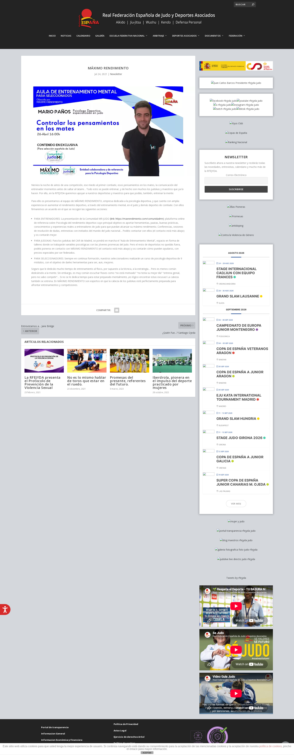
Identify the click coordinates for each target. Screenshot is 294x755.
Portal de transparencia (55, 727)
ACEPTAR (147, 753)
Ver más (236, 503)
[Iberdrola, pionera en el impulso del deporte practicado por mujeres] (172, 361)
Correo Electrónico (236, 175)
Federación (235, 35)
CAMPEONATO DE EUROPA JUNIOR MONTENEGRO (238, 327)
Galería (99, 35)
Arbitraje (158, 35)
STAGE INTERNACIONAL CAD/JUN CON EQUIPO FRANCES (236, 273)
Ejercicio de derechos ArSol (129, 736)
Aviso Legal (120, 730)
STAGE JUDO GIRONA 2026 (239, 438)
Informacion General (53, 733)
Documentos (213, 35)
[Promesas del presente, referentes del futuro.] (129, 361)
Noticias (66, 35)
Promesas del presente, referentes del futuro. (128, 381)
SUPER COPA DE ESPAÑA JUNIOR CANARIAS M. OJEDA (241, 482)
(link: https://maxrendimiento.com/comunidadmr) (137, 218)
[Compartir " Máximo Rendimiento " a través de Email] (116, 310)
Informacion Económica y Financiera (61, 739)
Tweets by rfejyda (236, 577)
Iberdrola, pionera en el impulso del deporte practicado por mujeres (172, 382)
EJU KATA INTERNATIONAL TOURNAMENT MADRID (238, 397)
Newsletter (116, 74)
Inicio (52, 35)
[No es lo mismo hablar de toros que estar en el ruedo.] (87, 361)
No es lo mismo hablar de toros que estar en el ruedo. (86, 381)
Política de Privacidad (126, 724)
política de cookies (270, 746)
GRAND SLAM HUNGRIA (236, 419)
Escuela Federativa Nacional (127, 35)
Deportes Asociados (184, 35)
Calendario (83, 35)
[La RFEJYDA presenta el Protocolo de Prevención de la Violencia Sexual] (44, 361)
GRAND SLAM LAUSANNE (237, 296)
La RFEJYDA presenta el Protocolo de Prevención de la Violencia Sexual (42, 382)
